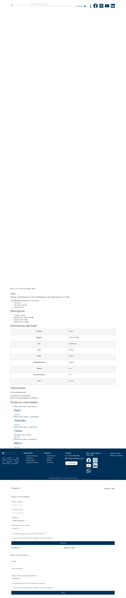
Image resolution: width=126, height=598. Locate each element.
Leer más (16, 414)
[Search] (31, 8)
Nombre (13, 561)
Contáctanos (29, 458)
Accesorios (50, 462)
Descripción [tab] (17, 303)
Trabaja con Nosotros (32, 462)
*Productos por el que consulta (20, 525)
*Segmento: (14, 517)
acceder (17, 398)
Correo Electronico (16, 568)
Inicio (12, 288)
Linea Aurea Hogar (25, 288)
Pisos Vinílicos (51, 456)
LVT (16, 288)
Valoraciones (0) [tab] (19, 307)
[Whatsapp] (88, 470)
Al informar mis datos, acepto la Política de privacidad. (29, 533)
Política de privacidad (116, 455)
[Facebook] (95, 6)
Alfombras (50, 458)
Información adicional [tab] (20, 305)
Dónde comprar (30, 460)
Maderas (49, 460)
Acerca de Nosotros (31, 456)
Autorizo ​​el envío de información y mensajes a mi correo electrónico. (33, 538)
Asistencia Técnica (115, 453)
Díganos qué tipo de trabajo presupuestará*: (24, 575)
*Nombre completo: (17, 502)
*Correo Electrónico (17, 509)
